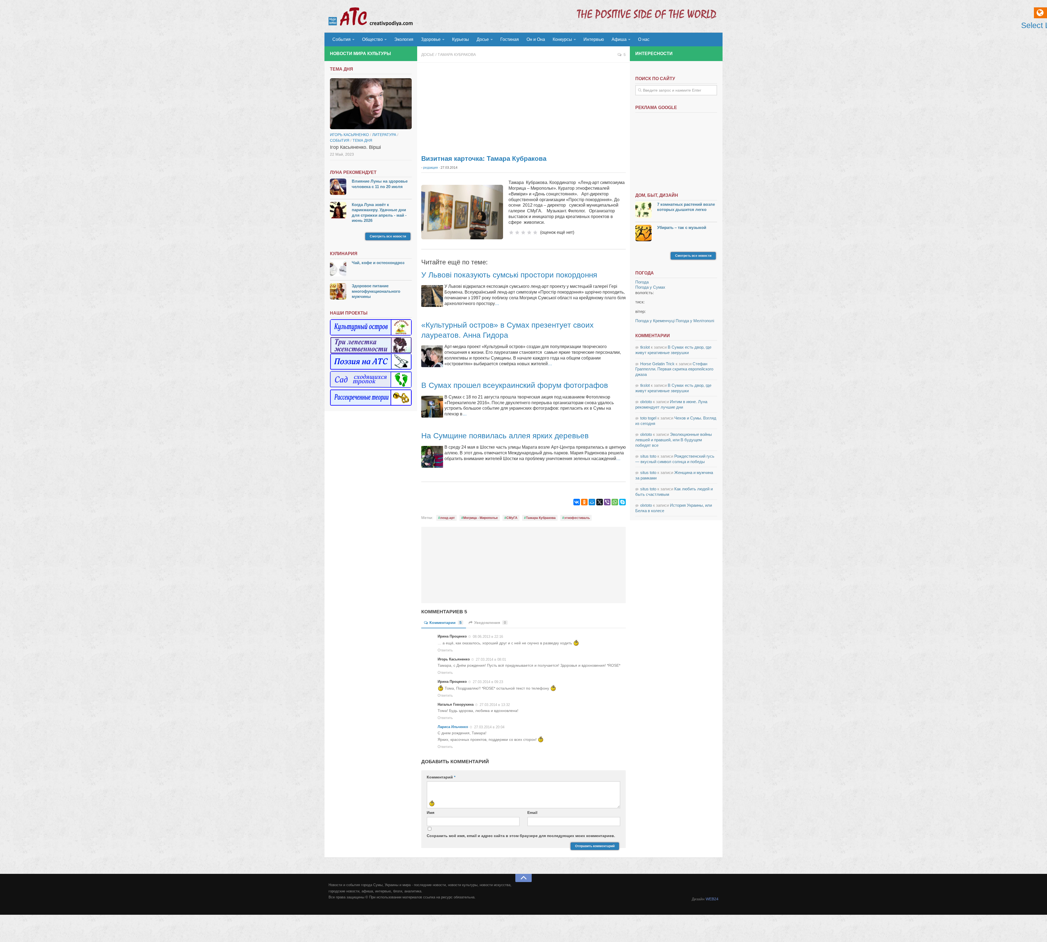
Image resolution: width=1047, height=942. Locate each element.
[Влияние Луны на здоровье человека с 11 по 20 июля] (338, 187)
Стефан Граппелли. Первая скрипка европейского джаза (674, 369)
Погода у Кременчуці (655, 320)
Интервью (593, 39)
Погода (642, 282)
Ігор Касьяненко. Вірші (355, 147)
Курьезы (460, 39)
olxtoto (646, 401)
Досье (483, 39)
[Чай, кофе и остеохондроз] (338, 269)
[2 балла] (517, 232)
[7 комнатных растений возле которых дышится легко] (643, 210)
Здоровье (431, 39)
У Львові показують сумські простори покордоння (509, 275)
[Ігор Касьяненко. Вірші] (371, 103)
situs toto (648, 456)
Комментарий (441, 777)
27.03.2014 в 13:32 (495, 705)
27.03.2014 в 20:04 (489, 727)
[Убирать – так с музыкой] (643, 234)
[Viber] (607, 502)
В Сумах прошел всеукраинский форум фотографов (514, 385)
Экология (403, 39)
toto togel (648, 418)
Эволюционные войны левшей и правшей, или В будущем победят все (673, 439)
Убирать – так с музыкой (681, 227)
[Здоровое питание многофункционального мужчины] (338, 292)
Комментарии (445, 622)
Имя (430, 812)
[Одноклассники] (584, 502)
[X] (599, 502)
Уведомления (490, 622)
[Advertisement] (523, 106)
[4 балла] (529, 232)
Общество (372, 39)
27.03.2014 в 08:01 (491, 659)
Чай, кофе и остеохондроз (378, 262)
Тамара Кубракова (457, 54)
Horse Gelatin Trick (657, 363)
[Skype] (622, 502)
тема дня (362, 140)
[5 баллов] (535, 232)
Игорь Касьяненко (349, 134)
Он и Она (535, 39)
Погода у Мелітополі (695, 320)
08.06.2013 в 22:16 (488, 637)
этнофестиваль (577, 518)
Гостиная (509, 39)
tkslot (645, 347)
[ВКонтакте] (576, 502)
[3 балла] (523, 232)
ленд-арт (447, 518)
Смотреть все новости (388, 236)
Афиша (619, 39)
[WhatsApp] (615, 502)
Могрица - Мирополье (480, 518)
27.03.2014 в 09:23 (488, 682)
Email (532, 812)
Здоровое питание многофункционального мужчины (376, 291)
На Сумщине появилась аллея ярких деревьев (505, 435)
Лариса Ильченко (453, 727)
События (341, 39)
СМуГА (512, 518)
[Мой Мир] (592, 502)
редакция (430, 168)
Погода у (650, 287)
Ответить (445, 650)
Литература (384, 134)
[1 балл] (511, 232)
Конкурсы (562, 39)
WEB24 (712, 899)
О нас (643, 39)
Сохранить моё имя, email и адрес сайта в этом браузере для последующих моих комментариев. (521, 836)
